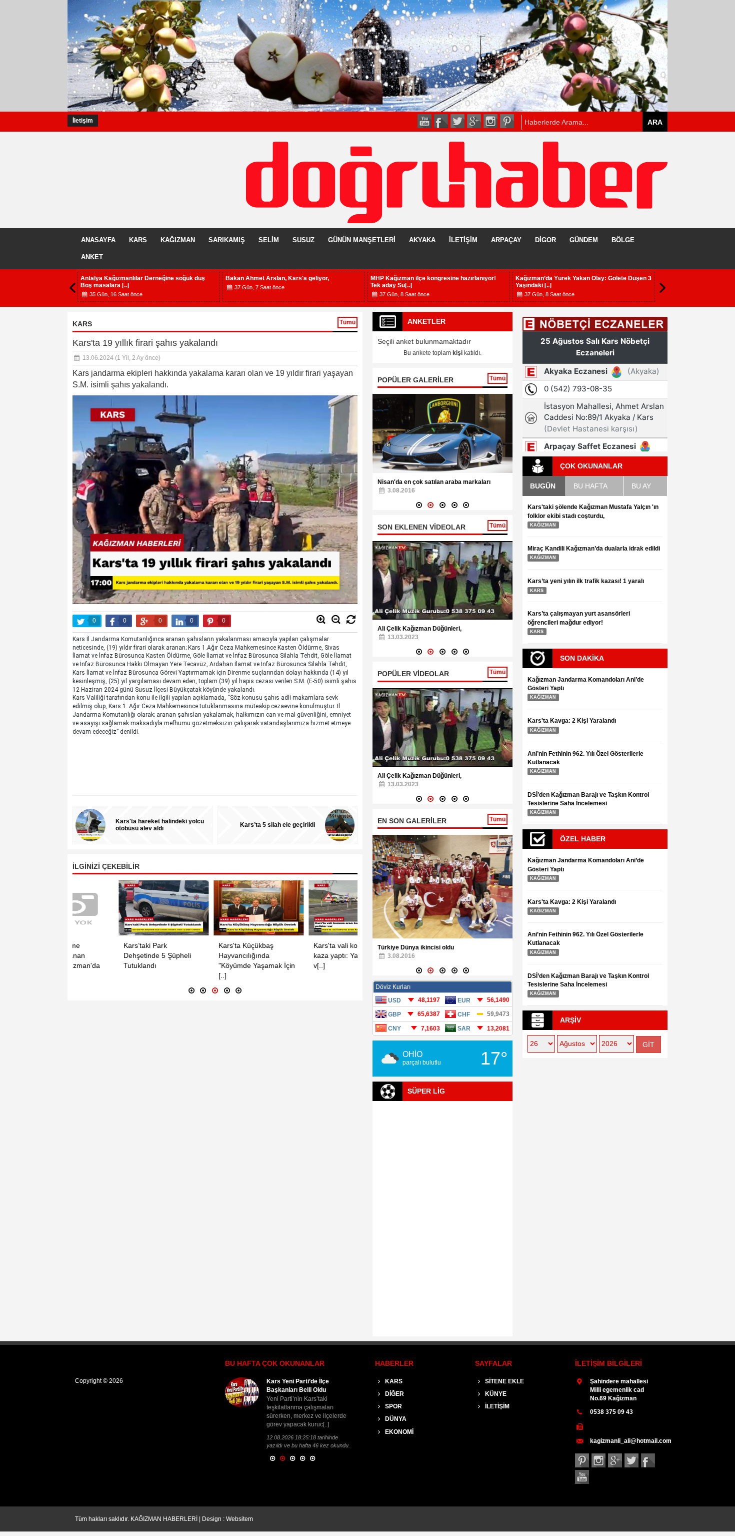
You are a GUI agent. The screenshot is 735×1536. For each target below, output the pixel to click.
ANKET (92, 257)
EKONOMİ (399, 1431)
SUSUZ (303, 240)
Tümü (348, 322)
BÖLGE (623, 240)
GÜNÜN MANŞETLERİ (362, 240)
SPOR (393, 1406)
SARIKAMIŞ (226, 240)
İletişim (82, 120)
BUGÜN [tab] (543, 486)
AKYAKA (422, 240)
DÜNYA (395, 1418)
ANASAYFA (98, 240)
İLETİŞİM (463, 240)
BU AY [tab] (641, 486)
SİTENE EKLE (504, 1381)
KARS (138, 240)
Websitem (239, 1518)
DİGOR (545, 240)
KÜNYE (495, 1393)
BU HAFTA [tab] (591, 486)
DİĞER (394, 1393)
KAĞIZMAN (177, 240)
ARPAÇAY (506, 240)
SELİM (268, 240)
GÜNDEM (584, 240)
